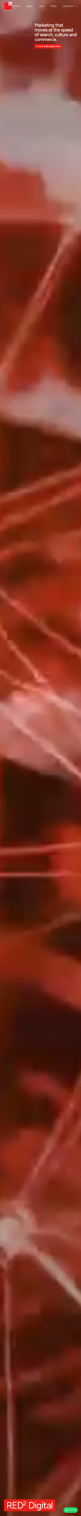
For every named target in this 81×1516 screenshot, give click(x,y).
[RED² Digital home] (8, 6)
